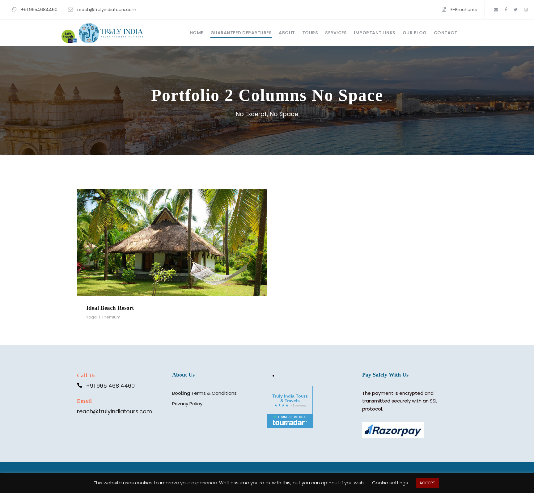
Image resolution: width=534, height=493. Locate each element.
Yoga (91, 317)
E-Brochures (464, 9)
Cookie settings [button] (390, 482)
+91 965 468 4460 (110, 386)
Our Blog (415, 33)
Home (196, 33)
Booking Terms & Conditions (204, 393)
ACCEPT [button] (427, 483)
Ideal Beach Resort (172, 234)
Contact (445, 33)
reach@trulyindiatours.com (106, 9)
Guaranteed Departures (241, 33)
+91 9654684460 (39, 9)
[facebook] (506, 9)
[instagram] (526, 9)
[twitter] (516, 9)
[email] (496, 9)
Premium (111, 317)
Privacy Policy (187, 403)
